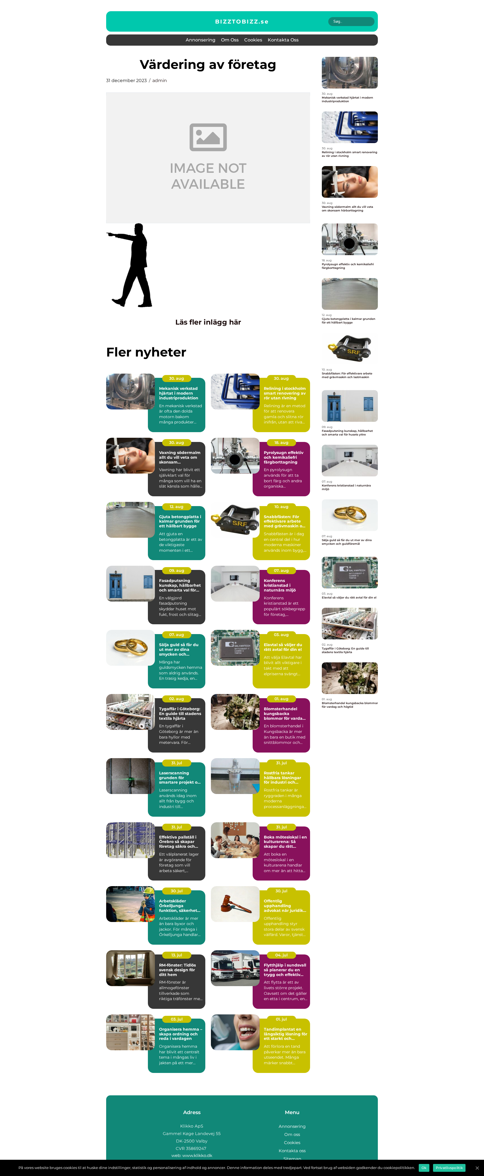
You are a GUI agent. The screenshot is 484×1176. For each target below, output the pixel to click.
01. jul (281, 1019)
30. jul (177, 890)
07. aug (281, 570)
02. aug (176, 698)
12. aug (176, 506)
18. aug (281, 442)
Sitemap (292, 1158)
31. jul (176, 762)
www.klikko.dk (197, 1155)
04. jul (281, 955)
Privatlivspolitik (449, 1168)
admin (159, 80)
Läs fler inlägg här (208, 322)
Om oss (230, 40)
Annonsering (200, 40)
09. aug (176, 570)
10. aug (281, 506)
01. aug (281, 698)
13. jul (176, 955)
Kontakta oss (283, 40)
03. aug (281, 634)
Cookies (253, 40)
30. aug (176, 378)
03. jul (177, 1019)
